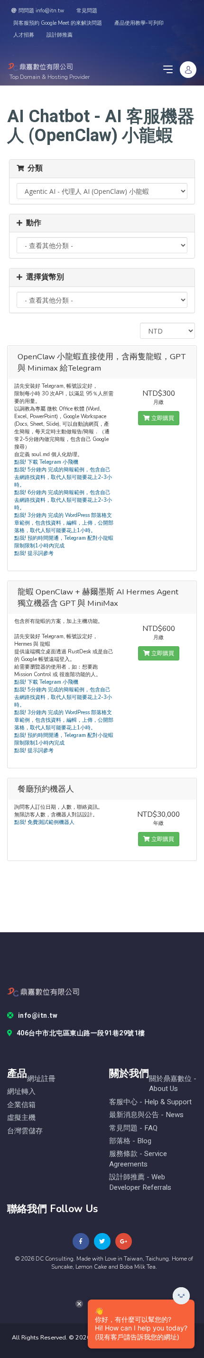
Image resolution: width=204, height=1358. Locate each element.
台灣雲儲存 (25, 1131)
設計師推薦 (59, 34)
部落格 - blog (130, 1141)
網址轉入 (21, 1092)
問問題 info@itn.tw (41, 10)
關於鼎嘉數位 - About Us (172, 1084)
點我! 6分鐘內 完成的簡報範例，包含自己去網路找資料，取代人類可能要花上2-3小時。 (63, 500)
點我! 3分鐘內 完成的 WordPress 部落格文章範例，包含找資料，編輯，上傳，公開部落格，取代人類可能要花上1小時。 (63, 523)
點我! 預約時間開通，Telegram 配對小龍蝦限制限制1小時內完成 (63, 542)
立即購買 (162, 418)
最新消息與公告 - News (146, 1115)
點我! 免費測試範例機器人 (44, 822)
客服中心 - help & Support (150, 1102)
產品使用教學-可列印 (139, 23)
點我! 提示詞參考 (34, 553)
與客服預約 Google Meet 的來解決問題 (57, 23)
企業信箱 (21, 1105)
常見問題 (86, 10)
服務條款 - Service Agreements (138, 1159)
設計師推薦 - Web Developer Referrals (140, 1182)
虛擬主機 (21, 1118)
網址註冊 (41, 1079)
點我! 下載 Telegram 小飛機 (46, 462)
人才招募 (23, 34)
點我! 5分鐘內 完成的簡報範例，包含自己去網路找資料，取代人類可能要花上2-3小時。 (63, 477)
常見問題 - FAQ (133, 1128)
